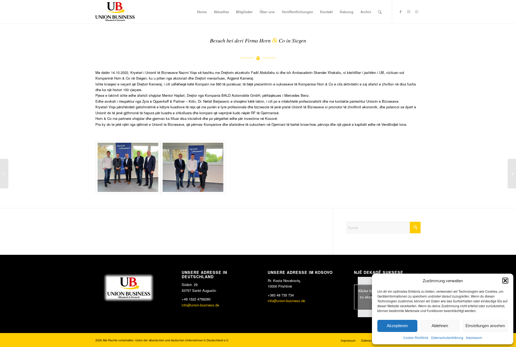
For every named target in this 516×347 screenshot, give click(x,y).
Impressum (474, 337)
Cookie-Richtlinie (415, 337)
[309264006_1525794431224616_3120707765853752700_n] (127, 167)
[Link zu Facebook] (400, 12)
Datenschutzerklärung (447, 337)
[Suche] (380, 12)
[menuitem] (202, 12)
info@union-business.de (200, 304)
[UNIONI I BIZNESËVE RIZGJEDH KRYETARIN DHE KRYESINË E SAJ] (4, 173)
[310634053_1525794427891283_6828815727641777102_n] (192, 167)
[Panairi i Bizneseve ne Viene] (512, 173)
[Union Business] (115, 11)
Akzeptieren (397, 325)
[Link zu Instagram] (408, 12)
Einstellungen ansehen (485, 325)
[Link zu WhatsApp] (417, 12)
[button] (505, 280)
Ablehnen (440, 325)
